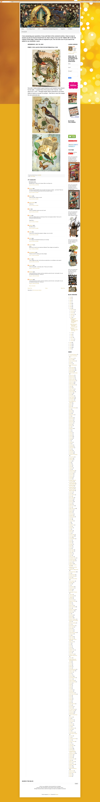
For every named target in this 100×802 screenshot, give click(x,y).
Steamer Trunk (72, 710)
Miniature (71, 617)
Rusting (70, 683)
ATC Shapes (71, 399)
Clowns (70, 465)
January (72, 340)
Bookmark (71, 420)
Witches (70, 767)
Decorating (71, 498)
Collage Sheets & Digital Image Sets (50, 29)
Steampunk (71, 711)
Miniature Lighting (72, 622)
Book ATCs (71, 417)
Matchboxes (71, 610)
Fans (70, 523)
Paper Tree (71, 641)
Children (70, 450)
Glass (70, 548)
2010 (71, 348)
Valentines (71, 754)
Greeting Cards (72, 559)
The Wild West (72, 728)
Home (23, 29)
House (70, 583)
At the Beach (71, 398)
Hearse (70, 577)
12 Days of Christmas (73, 355)
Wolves (70, 773)
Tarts (70, 722)
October (72, 312)
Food (70, 533)
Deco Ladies (71, 497)
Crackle (70, 478)
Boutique (71, 425)
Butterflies (71, 428)
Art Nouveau (71, 395)
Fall (70, 522)
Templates (63, 29)
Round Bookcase (72, 677)
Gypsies (70, 562)
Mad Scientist (71, 599)
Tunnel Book (71, 745)
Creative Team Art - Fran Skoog (72, 481)
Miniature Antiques (72, 619)
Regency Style (72, 670)
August (71, 315)
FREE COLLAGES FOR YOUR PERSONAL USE (73, 325)
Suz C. (30, 258)
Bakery (70, 405)
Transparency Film (72, 738)
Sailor (70, 687)
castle (70, 439)
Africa (70, 362)
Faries (70, 526)
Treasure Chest (72, 741)
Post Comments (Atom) (37, 290)
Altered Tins (71, 382)
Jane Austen (71, 586)
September (72, 314)
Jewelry (70, 589)
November (72, 311)
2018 (71, 303)
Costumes (71, 476)
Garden (70, 541)
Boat (70, 416)
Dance (70, 496)
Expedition (71, 515)
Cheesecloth (71, 447)
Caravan (70, 435)
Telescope (71, 725)
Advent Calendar (72, 360)
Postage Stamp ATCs (73, 655)
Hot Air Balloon (72, 581)
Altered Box (71, 371)
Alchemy (70, 363)
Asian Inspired (71, 397)
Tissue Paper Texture (73, 733)
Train (70, 737)
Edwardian (71, 509)
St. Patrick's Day (72, 709)
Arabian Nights (72, 391)
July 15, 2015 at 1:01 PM (33, 192)
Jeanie (30, 238)
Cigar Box (71, 458)
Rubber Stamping (72, 681)
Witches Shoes (72, 772)
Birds (70, 413)
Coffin (70, 469)
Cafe (70, 429)
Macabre (71, 598)
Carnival (70, 436)
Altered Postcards (72, 380)
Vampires (71, 756)
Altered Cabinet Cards (73, 372)
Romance (71, 676)
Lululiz (30, 231)
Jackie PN (31, 244)
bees (70, 409)
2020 (71, 300)
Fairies (70, 519)
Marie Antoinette (72, 606)
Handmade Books (72, 571)
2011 (70, 347)
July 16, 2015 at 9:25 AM (33, 241)
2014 (71, 342)
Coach (70, 466)
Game (70, 540)
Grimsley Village (72, 560)
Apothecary (71, 390)
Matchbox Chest (72, 609)
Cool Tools (71, 473)
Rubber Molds (71, 680)
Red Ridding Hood (72, 669)
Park (70, 644)
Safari (70, 684)
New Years (71, 629)
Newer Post (30, 288)
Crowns (70, 493)
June (71, 332)
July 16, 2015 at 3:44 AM (33, 228)
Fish (70, 529)
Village (70, 760)
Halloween (71, 563)
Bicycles (70, 410)
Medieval (71, 612)
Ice (69, 585)
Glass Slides (71, 551)
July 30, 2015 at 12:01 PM (34, 261)
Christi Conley (31, 202)
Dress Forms (71, 505)
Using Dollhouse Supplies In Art (72, 751)
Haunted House (72, 574)
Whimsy (70, 762)
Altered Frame (72, 377)
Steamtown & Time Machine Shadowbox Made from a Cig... (74, 329)
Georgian (71, 544)
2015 (71, 308)
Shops (70, 696)
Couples (70, 477)
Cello (70, 443)
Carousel (71, 438)
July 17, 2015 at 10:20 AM (34, 255)
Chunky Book (71, 456)
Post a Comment (32, 285)
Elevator (70, 512)
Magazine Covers (72, 601)
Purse (70, 662)
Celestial (70, 442)
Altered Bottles (72, 370)
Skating (70, 699)
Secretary (71, 691)
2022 (71, 297)
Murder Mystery (72, 625)
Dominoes (71, 501)
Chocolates (71, 451)
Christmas (71, 453)
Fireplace (71, 527)
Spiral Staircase (72, 703)
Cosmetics (71, 474)
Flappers (71, 530)
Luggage (71, 597)
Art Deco (70, 393)
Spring (70, 705)
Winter (70, 765)
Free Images (33, 176)
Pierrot (70, 652)
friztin (49, 794)
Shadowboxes (71, 692)
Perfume (70, 651)
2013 (71, 344)
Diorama (70, 500)
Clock (70, 463)
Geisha (70, 542)
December (72, 309)
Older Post (63, 288)
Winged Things (72, 764)
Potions (70, 657)
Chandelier (71, 446)
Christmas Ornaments (73, 454)
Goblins (70, 552)
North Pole (71, 631)
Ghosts (70, 545)
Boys (70, 427)
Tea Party (71, 723)
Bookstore (71, 422)
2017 (71, 305)
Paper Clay (71, 636)
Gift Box (70, 546)
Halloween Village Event (73, 569)
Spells (70, 702)
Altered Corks (71, 376)
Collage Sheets (72, 470)
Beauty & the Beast (72, 407)
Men (70, 613)
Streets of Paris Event (73, 714)
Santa (70, 688)
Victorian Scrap (72, 758)
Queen (70, 665)
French (70, 537)
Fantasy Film (71, 524)
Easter (70, 507)
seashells (71, 689)
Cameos (70, 432)
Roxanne (30, 188)
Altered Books (71, 368)
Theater (70, 729)
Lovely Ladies (71, 595)
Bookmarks (71, 421)
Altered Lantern (72, 379)
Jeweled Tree (71, 587)
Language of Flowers (73, 592)
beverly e (30, 265)
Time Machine (71, 732)
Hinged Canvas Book (73, 578)
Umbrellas (71, 749)
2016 (71, 306)
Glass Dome (71, 549)
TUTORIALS (70, 29)
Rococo (70, 674)
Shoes (70, 695)
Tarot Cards (71, 721)
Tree (70, 742)
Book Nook (71, 418)
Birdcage (71, 411)
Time (70, 730)
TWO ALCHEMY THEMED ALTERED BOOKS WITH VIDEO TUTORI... (74, 320)
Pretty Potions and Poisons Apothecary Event (73, 660)
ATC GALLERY (24, 32)
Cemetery (71, 444)
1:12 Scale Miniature (73, 354)
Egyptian (70, 511)
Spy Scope (71, 706)
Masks (70, 608)
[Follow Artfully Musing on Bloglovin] (73, 145)
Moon (70, 624)
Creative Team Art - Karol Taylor (72, 485)
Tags (70, 718)
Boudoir (70, 424)
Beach (70, 406)
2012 (71, 345)
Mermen (70, 616)
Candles (70, 433)
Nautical (70, 628)
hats (70, 573)
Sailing (70, 685)
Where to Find (71, 761)
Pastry (70, 647)
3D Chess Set (71, 358)
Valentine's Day (72, 753)
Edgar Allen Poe (72, 508)
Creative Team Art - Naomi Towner (72, 490)
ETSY (39, 29)
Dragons (70, 504)
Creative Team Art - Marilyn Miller (72, 488)
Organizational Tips (72, 632)
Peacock (70, 648)
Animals (70, 387)
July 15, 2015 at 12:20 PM (34, 184)
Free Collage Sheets (31, 29)
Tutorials (70, 748)
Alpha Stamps (71, 367)
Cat (70, 440)
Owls (70, 635)
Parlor (70, 645)
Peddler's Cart (71, 649)
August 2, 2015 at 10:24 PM (34, 268)
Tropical (70, 744)
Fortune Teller (71, 534)
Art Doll (70, 394)
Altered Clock (71, 375)
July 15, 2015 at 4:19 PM (33, 205)
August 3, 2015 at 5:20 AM (34, 283)
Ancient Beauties (72, 384)
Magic (70, 602)
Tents (70, 726)
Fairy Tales (71, 520)
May (71, 334)
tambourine (71, 719)
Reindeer (71, 672)
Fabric (70, 518)
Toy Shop (71, 735)
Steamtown (71, 713)
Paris (70, 643)
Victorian (70, 757)
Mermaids (71, 615)
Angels (70, 386)
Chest (70, 449)
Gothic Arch (71, 556)
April (71, 335)
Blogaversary (71, 414)
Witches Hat (71, 770)
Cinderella (71, 459)
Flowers (70, 531)
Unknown (31, 271)
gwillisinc (31, 225)
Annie (30, 215)
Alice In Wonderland (73, 365)
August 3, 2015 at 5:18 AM (34, 275)
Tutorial (70, 746)
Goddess (71, 553)
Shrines (70, 698)
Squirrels (71, 707)
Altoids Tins (71, 383)
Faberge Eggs (71, 516)
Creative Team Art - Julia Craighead (72, 483)
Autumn (70, 403)
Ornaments (71, 633)
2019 (71, 301)
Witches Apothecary (73, 768)
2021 (71, 298)
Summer (70, 717)
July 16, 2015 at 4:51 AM (33, 234)
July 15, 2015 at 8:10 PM (33, 211)
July (71, 317)
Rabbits (70, 666)
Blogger (56, 794)
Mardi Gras (71, 605)
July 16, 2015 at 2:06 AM (33, 221)
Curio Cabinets (72, 494)
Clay (70, 462)
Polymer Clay (71, 654)
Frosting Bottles (72, 538)
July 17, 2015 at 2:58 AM (33, 248)
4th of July (71, 359)
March (71, 337)
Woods (70, 776)
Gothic (70, 555)
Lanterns (71, 594)
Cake (70, 431)
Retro (70, 673)
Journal (70, 590)
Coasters (71, 467)
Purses (70, 663)
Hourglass (71, 582)
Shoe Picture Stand (72, 694)
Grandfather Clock (72, 557)
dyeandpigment (32, 252)
